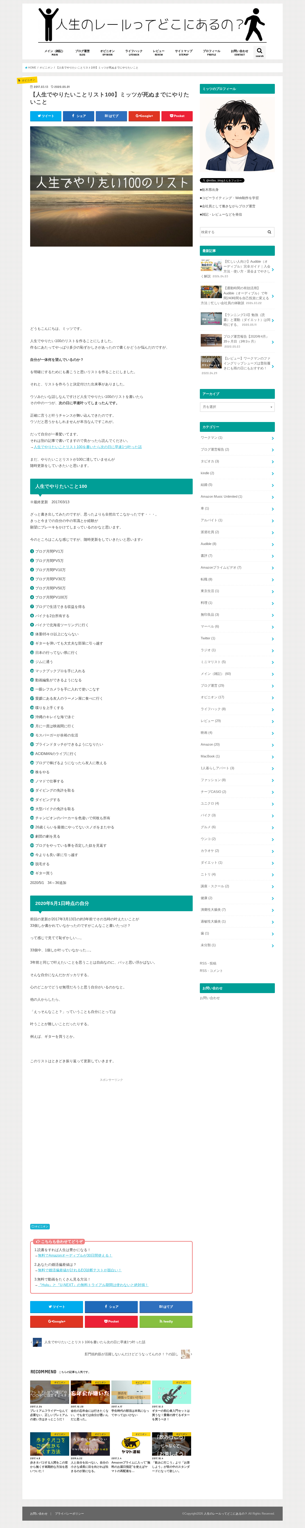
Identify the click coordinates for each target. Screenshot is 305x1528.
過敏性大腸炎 (213, 921)
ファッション (213, 780)
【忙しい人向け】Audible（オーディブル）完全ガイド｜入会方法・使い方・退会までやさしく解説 (235, 269)
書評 (206, 555)
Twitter (208, 638)
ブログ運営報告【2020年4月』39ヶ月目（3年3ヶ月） (246, 341)
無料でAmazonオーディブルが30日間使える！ (75, 1255)
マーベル (210, 626)
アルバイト (211, 520)
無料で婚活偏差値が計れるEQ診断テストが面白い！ (80, 1270)
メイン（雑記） (54, 52)
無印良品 (210, 614)
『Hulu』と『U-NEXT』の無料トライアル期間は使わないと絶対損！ (93, 1285)
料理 (206, 603)
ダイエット (211, 862)
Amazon (210, 744)
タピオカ (210, 461)
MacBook (210, 756)
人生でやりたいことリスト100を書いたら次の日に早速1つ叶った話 (88, 447)
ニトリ (208, 874)
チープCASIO (213, 792)
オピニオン (107, 52)
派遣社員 (210, 532)
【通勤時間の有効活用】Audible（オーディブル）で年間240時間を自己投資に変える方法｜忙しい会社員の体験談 (235, 295)
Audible (208, 544)
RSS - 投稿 (208, 963)
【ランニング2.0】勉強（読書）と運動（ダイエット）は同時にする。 (247, 319)
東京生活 (210, 591)
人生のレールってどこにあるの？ (225, 1513)
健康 (206, 898)
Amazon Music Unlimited (221, 496)
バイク (208, 815)
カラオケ (210, 850)
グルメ (208, 827)
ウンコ (208, 839)
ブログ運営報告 (215, 449)
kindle (207, 473)
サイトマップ (183, 52)
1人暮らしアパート (217, 768)
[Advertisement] (111, 287)
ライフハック (134, 52)
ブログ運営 (82, 52)
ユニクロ (210, 803)
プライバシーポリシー (69, 1513)
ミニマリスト (213, 662)
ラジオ (208, 650)
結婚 (206, 484)
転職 (206, 579)
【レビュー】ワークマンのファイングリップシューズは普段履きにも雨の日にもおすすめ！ (236, 366)
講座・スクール (215, 886)
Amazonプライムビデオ (221, 567)
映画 (206, 732)
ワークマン (211, 437)
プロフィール (211, 52)
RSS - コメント (211, 971)
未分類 (208, 945)
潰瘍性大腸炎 (213, 909)
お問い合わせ (239, 52)
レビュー (159, 52)
